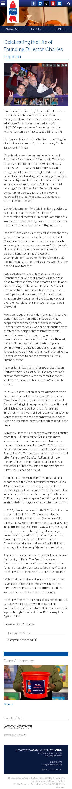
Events (36, 28)
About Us (12, 28)
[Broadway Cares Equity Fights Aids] (13, 11)
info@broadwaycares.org (52, 764)
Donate (60, 28)
